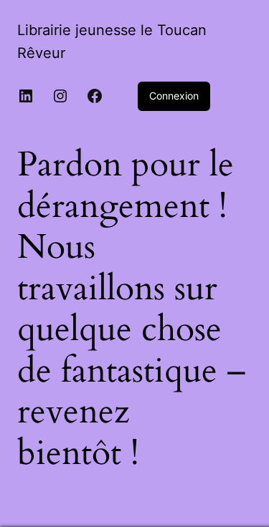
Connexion (174, 96)
